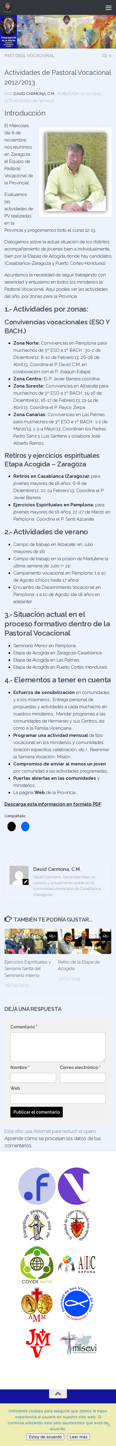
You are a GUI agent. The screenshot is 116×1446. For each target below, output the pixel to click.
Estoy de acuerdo (45, 1436)
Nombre (19, 1067)
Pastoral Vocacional (29, 55)
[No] (109, 1425)
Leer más (78, 1436)
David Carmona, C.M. (34, 93)
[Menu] (108, 7)
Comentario (23, 1027)
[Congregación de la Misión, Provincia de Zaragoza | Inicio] (8, 7)
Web (15, 1088)
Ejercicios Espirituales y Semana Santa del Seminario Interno (27, 968)
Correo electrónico (80, 1067)
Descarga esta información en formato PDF (52, 804)
